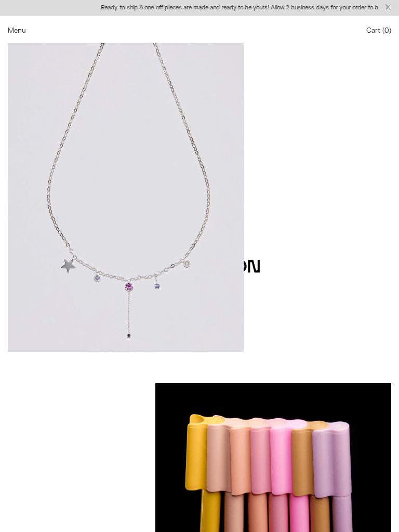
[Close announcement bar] (389, 8)
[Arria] (126, 185)
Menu (17, 30)
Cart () (378, 30)
